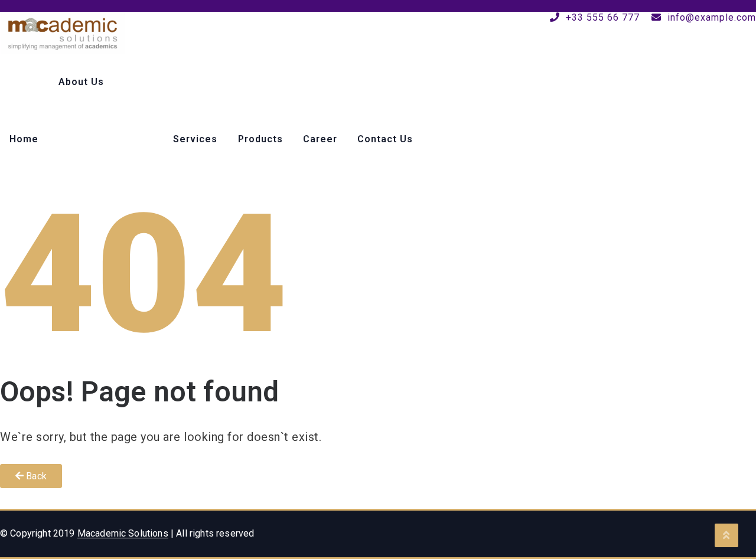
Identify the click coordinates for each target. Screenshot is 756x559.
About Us (81, 81)
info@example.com (710, 17)
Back (35, 476)
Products (260, 139)
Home (23, 139)
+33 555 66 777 (601, 17)
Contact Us (385, 139)
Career (320, 139)
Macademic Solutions (122, 533)
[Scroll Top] (726, 535)
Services (195, 139)
